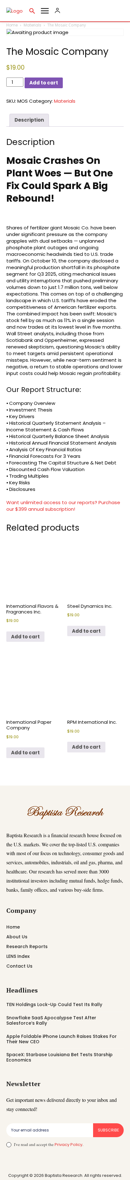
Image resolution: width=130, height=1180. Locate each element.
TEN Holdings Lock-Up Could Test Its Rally (54, 1004)
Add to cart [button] (25, 636)
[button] (32, 11)
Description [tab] (29, 120)
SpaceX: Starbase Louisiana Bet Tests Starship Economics (59, 1057)
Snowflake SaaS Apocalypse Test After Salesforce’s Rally (51, 1020)
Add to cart (43, 82)
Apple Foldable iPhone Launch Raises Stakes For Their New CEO (61, 1039)
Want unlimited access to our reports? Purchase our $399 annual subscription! (63, 505)
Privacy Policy (68, 1145)
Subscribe (108, 1130)
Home (12, 25)
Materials (32, 25)
